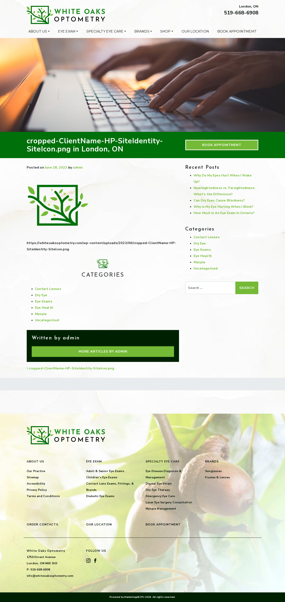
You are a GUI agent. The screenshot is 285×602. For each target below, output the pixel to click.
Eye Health (44, 307)
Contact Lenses (48, 289)
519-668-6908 (241, 12)
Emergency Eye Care (160, 496)
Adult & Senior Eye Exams (105, 471)
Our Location (195, 31)
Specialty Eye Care (105, 31)
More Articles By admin (103, 351)
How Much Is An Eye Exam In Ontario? (224, 213)
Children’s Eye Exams (101, 477)
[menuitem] (39, 31)
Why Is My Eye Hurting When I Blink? (223, 206)
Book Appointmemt (237, 31)
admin (78, 167)
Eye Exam (67, 31)
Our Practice (36, 471)
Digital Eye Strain (159, 484)
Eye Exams (43, 301)
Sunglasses (213, 471)
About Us (37, 31)
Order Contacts (42, 524)
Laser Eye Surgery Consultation (169, 502)
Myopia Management (161, 509)
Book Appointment (221, 145)
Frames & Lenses (217, 477)
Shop (165, 31)
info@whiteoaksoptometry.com (50, 576)
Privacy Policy (37, 490)
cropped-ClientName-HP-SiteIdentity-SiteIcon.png (71, 368)
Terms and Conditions (43, 496)
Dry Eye (41, 295)
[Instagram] (88, 560)
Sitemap (33, 477)
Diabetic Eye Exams (100, 496)
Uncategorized (47, 320)
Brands (141, 31)
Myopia (41, 314)
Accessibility (36, 484)
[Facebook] (95, 560)
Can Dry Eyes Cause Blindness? (219, 200)
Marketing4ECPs (134, 597)
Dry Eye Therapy (158, 490)
